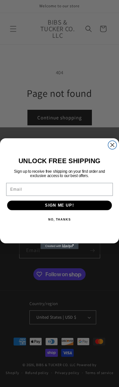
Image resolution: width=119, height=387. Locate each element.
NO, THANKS (59, 219)
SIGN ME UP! (59, 205)
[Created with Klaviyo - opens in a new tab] (59, 246)
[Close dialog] (112, 145)
